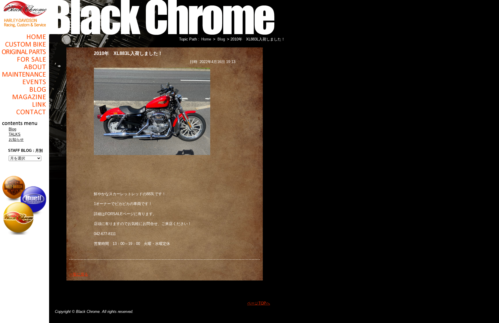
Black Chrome (24, 13)
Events (24, 82)
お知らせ (16, 139)
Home (24, 36)
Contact (24, 112)
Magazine (24, 97)
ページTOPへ (258, 303)
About (24, 67)
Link (24, 104)
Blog (24, 89)
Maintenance (24, 74)
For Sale (24, 59)
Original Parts (24, 52)
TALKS (15, 134)
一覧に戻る (78, 274)
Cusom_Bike (24, 44)
